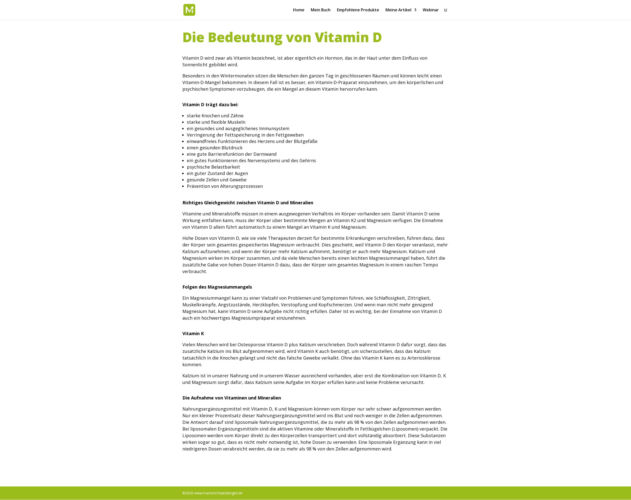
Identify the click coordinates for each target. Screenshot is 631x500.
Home (298, 10)
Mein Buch (321, 10)
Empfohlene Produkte (358, 10)
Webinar (431, 10)
